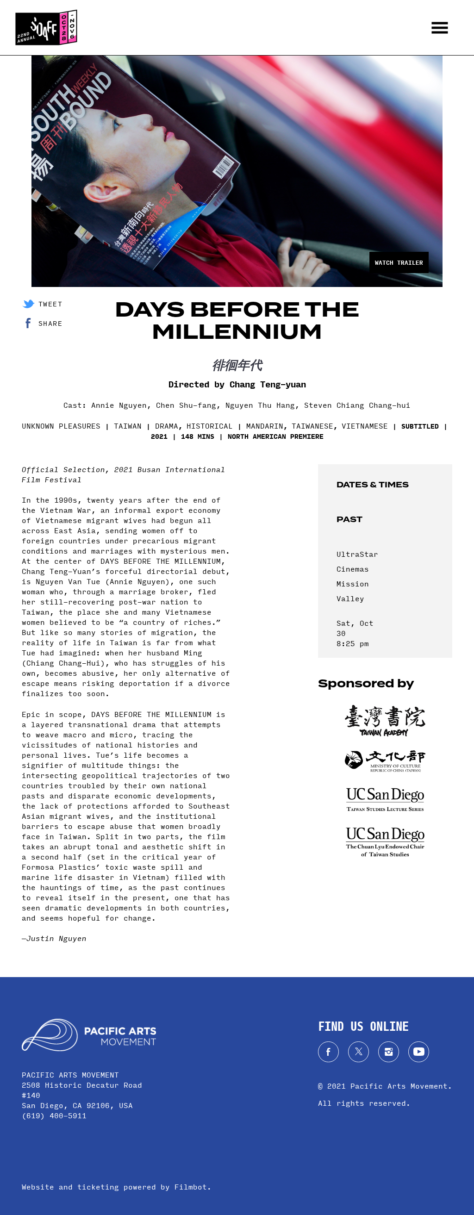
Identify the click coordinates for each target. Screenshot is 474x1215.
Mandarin (264, 425)
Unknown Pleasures (61, 425)
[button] (439, 27)
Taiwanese (312, 425)
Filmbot (191, 1186)
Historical (210, 425)
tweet (50, 304)
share (50, 323)
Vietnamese (365, 425)
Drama (166, 425)
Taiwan (128, 425)
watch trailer (399, 262)
